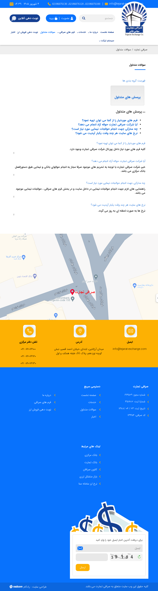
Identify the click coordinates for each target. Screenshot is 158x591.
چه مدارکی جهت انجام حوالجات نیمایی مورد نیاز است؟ (105, 129)
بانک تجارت (90, 462)
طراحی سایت (39, 587)
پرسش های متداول (127, 97)
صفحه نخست (88, 395)
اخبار (93, 417)
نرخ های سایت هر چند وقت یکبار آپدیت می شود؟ (107, 133)
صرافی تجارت (140, 50)
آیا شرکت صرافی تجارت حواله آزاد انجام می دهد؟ (108, 124)
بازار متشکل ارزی (88, 476)
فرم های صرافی (42, 402)
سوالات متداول (88, 409)
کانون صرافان (90, 469)
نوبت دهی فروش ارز (40, 409)
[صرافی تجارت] (133, 19)
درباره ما (46, 395)
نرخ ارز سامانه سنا (88, 484)
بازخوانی (139, 556)
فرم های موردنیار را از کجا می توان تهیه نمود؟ (110, 120)
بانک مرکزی (91, 455)
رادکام (27, 587)
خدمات (92, 402)
